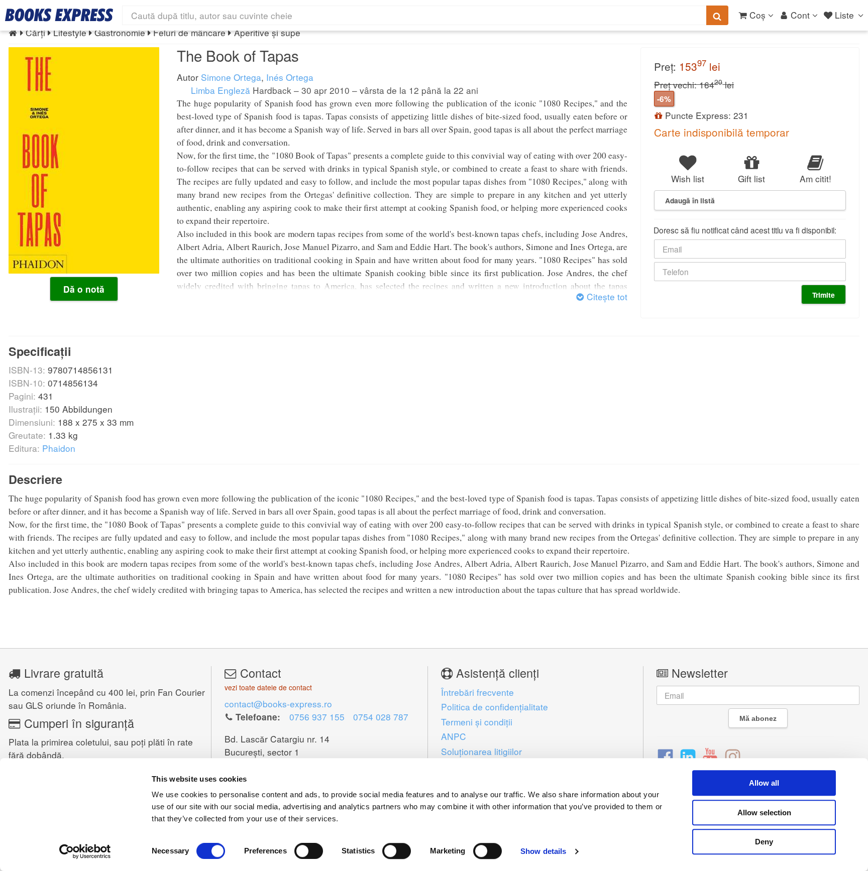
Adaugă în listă (690, 200)
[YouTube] (710, 755)
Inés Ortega (289, 77)
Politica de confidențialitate (494, 706)
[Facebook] (665, 755)
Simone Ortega (231, 77)
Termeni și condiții (476, 721)
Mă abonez (758, 718)
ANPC (453, 736)
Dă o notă (83, 289)
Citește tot (605, 296)
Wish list (687, 178)
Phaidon (58, 448)
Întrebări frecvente (477, 692)
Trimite (823, 295)
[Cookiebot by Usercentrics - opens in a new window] (85, 851)
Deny (764, 841)
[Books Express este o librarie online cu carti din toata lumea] (59, 15)
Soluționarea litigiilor (481, 751)
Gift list (751, 178)
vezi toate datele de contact (268, 687)
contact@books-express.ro (278, 703)
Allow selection (764, 812)
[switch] (308, 851)
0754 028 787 (380, 716)
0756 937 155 (317, 716)
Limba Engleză (219, 90)
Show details (543, 851)
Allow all (764, 783)
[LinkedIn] (688, 755)
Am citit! (815, 178)
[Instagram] (732, 755)
